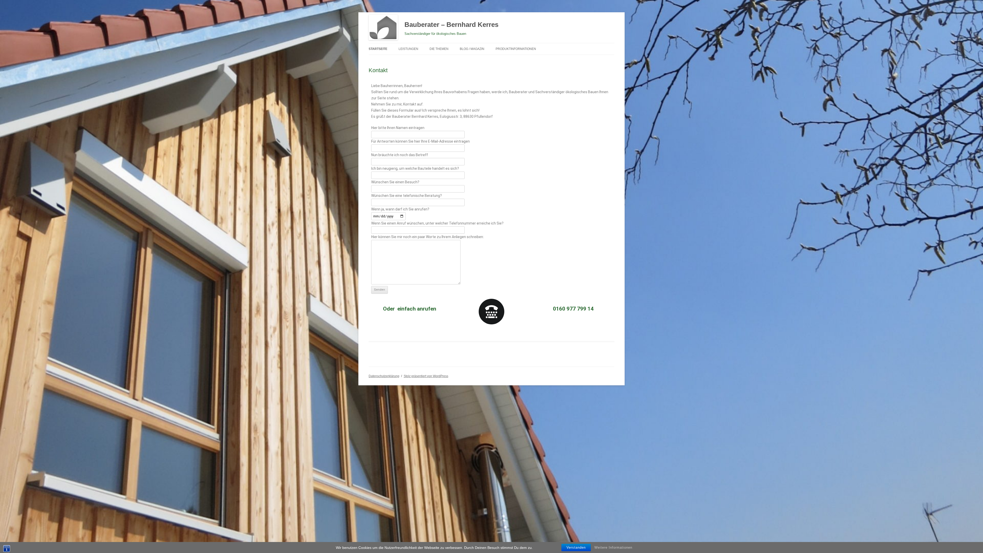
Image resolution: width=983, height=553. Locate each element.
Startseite (378, 49)
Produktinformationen (516, 49)
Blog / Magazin (472, 49)
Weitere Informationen (613, 547)
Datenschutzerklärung (384, 376)
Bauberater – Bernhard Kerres (451, 24)
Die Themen (439, 49)
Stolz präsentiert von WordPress (426, 376)
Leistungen (408, 49)
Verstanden (576, 547)
